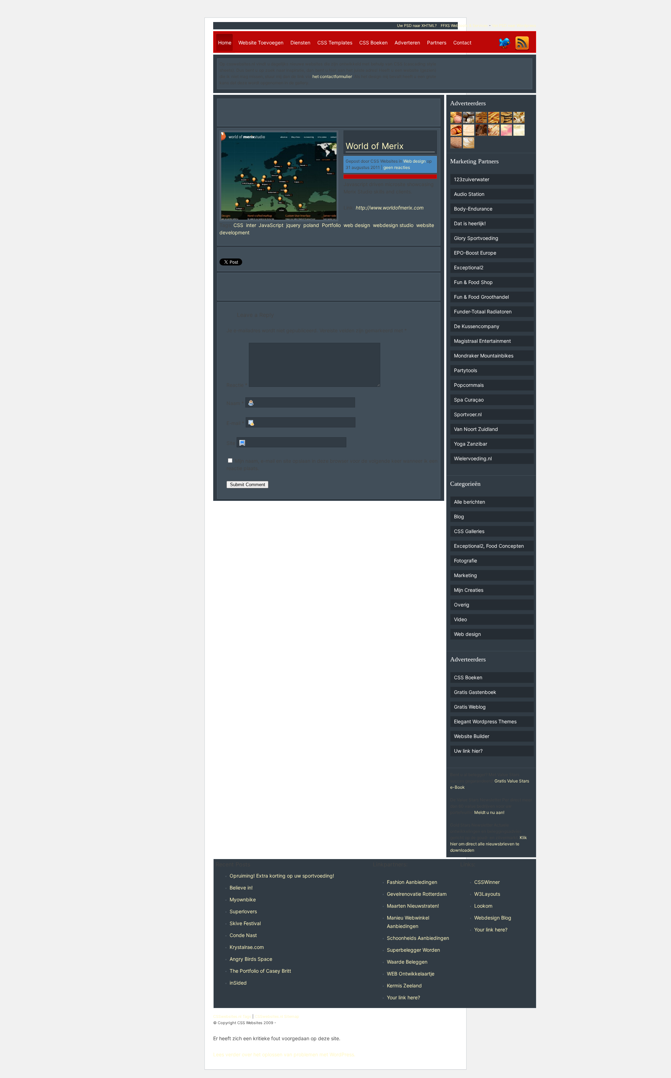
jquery (293, 225)
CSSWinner (487, 882)
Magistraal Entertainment (482, 341)
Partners (436, 42)
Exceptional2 (468, 267)
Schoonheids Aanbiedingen (418, 938)
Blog (459, 516)
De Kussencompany (476, 326)
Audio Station (469, 194)
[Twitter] (504, 49)
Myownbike (243, 899)
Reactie (236, 385)
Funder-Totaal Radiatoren (483, 311)
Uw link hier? (468, 751)
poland (311, 225)
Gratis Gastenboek (475, 692)
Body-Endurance (473, 209)
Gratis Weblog (470, 707)
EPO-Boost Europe (475, 253)
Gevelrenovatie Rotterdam (417, 894)
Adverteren (407, 42)
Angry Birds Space (251, 959)
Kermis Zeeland (404, 985)
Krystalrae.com (247, 947)
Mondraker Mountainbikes (483, 356)
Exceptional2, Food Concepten (489, 546)
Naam (235, 403)
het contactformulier (332, 76)
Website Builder (471, 736)
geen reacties (396, 167)
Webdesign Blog (492, 918)
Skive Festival (245, 923)
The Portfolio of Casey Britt (260, 971)
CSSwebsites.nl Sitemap (277, 1016)
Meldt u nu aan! (489, 812)
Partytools (465, 370)
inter (251, 225)
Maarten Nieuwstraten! (413, 906)
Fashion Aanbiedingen (412, 882)
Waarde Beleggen (407, 962)
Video (460, 619)
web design (357, 225)
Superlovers (243, 911)
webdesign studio (393, 225)
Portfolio (331, 225)
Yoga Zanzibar (470, 444)
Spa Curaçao (469, 400)
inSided (238, 983)
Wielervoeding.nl (473, 458)
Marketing (465, 575)
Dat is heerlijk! (470, 223)
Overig (461, 605)
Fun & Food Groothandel (481, 297)
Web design (414, 161)
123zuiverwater (471, 179)
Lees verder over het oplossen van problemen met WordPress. (284, 1054)
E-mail (235, 423)
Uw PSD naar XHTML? (417, 25)
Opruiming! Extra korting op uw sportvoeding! (282, 876)
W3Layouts (487, 894)
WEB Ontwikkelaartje (410, 974)
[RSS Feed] (522, 49)
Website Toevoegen (260, 42)
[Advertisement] (489, 71)
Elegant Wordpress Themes (485, 721)
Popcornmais (469, 385)
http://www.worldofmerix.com (390, 208)
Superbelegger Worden (413, 950)
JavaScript (271, 225)
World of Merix (375, 146)
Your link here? (403, 997)
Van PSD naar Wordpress (514, 25)
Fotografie (465, 560)
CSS (238, 225)
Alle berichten (469, 502)
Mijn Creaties (468, 590)
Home (224, 42)
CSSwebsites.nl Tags (232, 1016)
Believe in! (241, 888)
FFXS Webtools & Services (464, 25)
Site (230, 443)
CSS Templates (334, 42)
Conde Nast (243, 935)
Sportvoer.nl (468, 414)
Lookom (483, 906)
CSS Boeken (373, 42)
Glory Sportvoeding (476, 238)
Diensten (300, 42)
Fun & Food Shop (473, 282)
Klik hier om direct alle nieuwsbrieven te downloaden (488, 844)
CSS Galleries (469, 531)
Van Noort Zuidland (476, 429)
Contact (462, 42)
